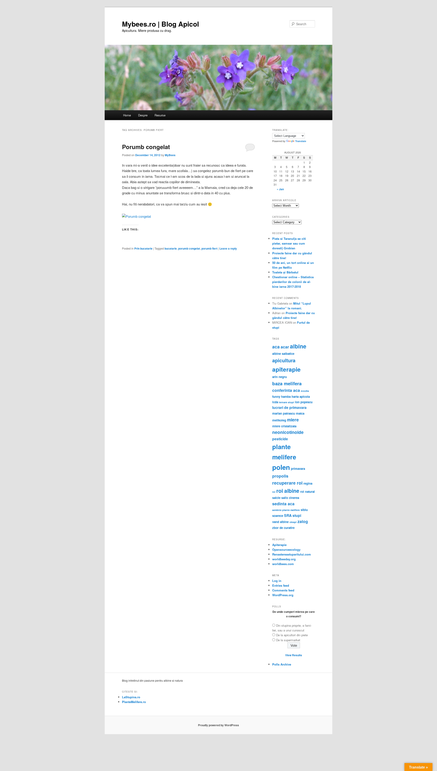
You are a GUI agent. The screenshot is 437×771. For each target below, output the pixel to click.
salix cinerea (290, 498)
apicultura (283, 360)
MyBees (170, 155)
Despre (142, 115)
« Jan (280, 189)
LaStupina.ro (131, 697)
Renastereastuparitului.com (291, 554)
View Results (293, 655)
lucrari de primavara (289, 407)
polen (281, 467)
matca (300, 413)
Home (127, 115)
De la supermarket (288, 640)
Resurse (160, 115)
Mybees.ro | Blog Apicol (160, 24)
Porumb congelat (146, 147)
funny (276, 396)
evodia (305, 391)
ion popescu (304, 402)
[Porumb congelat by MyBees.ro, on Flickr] (136, 216)
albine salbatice (283, 353)
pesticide (280, 438)
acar (285, 347)
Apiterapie (279, 545)
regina (307, 483)
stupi (296, 515)
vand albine (280, 522)
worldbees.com (283, 564)
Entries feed (280, 585)
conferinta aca (286, 390)
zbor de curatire (283, 528)
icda (275, 402)
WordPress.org (282, 595)
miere (293, 419)
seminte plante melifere (286, 510)
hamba (286, 396)
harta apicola (301, 396)
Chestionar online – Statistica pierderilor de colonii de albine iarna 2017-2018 (293, 282)
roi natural (307, 491)
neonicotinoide (288, 432)
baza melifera (287, 383)
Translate (300, 141)
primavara (298, 468)
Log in (276, 580)
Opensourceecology (286, 549)
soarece (277, 515)
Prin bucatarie (143, 248)
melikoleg (279, 420)
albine (298, 346)
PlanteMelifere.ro (134, 702)
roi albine (287, 490)
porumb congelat (189, 248)
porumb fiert (209, 248)
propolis (280, 476)
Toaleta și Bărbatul (285, 272)
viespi (293, 522)
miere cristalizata (284, 426)
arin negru (279, 377)
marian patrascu (283, 413)
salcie (276, 498)
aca (276, 346)
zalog (302, 521)
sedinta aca (283, 503)
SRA (288, 515)
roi (273, 491)
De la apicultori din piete (292, 635)
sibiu (304, 510)
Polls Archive (281, 664)
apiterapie (286, 369)
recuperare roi (287, 483)
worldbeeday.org (284, 559)
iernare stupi (286, 402)
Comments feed (283, 590)
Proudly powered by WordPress (218, 725)
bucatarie (171, 248)
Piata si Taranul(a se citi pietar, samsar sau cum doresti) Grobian (289, 243)
